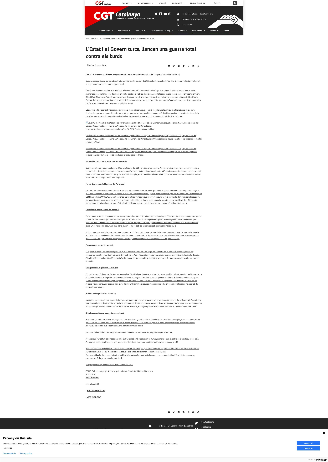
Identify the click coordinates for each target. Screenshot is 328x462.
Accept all (308, 443)
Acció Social (123, 31)
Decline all (308, 448)
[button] (169, 66)
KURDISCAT (91, 374)
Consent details (9, 453)
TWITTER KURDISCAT (96, 390)
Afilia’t (226, 31)
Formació (139, 31)
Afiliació (162, 3)
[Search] (235, 3)
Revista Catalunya (197, 3)
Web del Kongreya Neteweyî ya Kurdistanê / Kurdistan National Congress (122, 371)
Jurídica (181, 31)
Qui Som (125, 3)
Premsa (213, 31)
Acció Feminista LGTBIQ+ (161, 31)
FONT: (89, 371)
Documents (177, 3)
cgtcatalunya (206, 427)
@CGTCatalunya (207, 422)
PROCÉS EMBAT (92, 377)
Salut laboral (197, 31)
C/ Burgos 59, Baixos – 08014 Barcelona (197, 14)
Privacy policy (26, 453)
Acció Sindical (105, 31)
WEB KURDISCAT (94, 397)
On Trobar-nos (144, 3)
